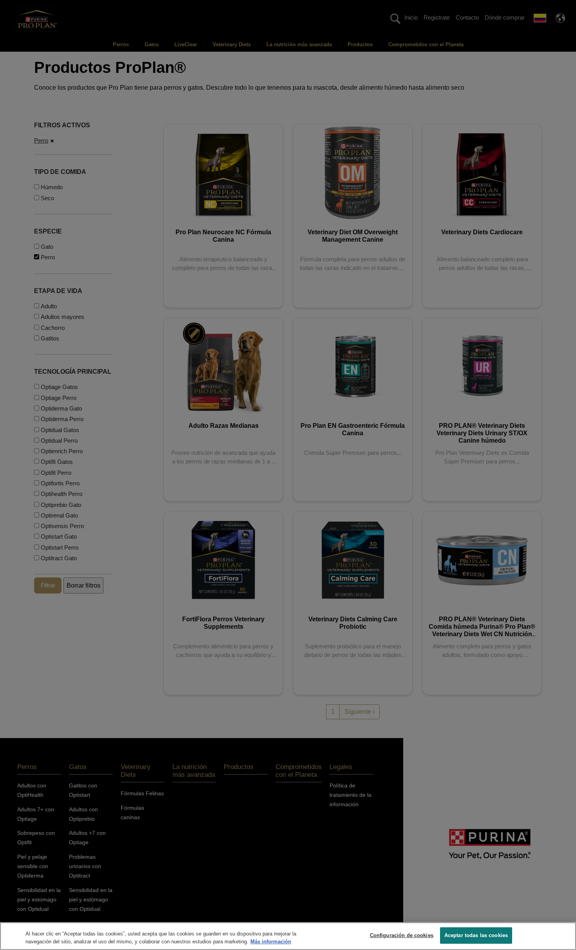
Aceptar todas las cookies (476, 935)
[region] (288, 936)
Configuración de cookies (401, 935)
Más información (270, 942)
